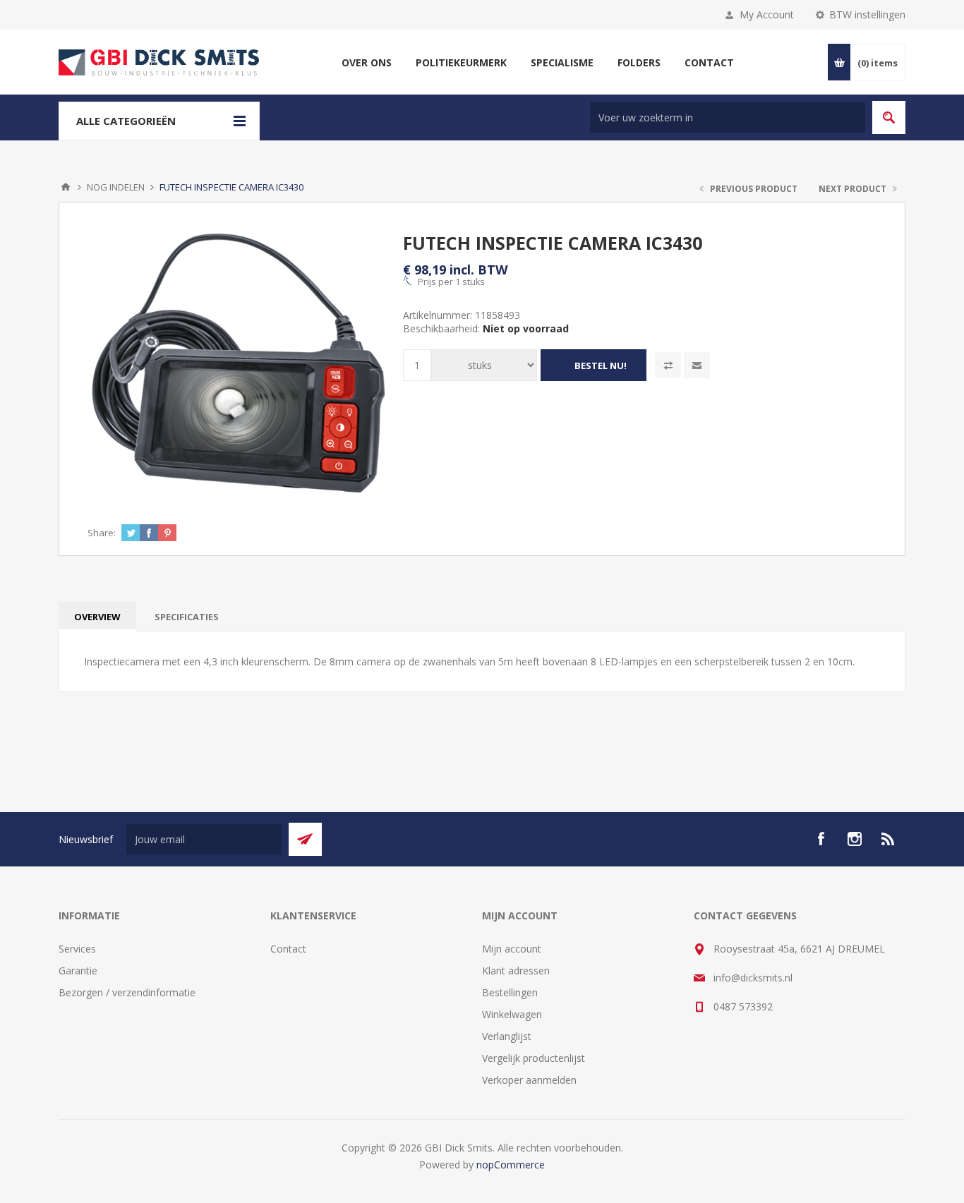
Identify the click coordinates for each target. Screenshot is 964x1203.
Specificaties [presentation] (187, 616)
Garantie (78, 970)
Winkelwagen (512, 1014)
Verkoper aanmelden (529, 1080)
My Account (767, 14)
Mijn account (511, 948)
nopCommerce (510, 1164)
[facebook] (820, 839)
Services (77, 948)
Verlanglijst (506, 1036)
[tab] (97, 616)
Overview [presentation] (97, 616)
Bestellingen (510, 992)
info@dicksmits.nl (753, 977)
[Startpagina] (66, 187)
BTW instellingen (867, 14)
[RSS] (888, 839)
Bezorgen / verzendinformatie (127, 992)
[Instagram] (854, 839)
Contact (288, 948)
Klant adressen (516, 970)
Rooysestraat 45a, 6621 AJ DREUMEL (799, 948)
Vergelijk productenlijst (533, 1058)
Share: (102, 532)
